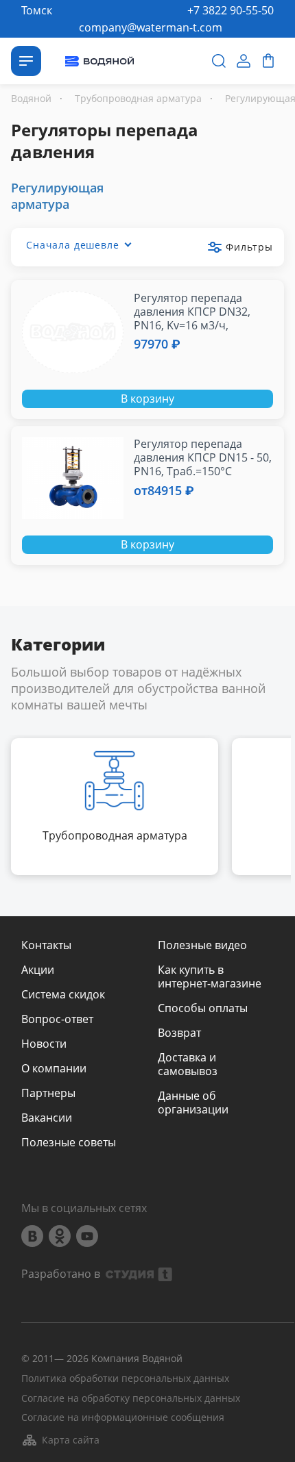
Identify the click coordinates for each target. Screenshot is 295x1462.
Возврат (179, 1032)
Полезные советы (68, 1142)
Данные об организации (193, 1102)
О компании (53, 1068)
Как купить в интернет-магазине (209, 976)
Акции (37, 969)
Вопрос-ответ (57, 1019)
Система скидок (63, 994)
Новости (44, 1043)
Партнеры (48, 1093)
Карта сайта (70, 1439)
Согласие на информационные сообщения (122, 1418)
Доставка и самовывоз (187, 1064)
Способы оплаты (203, 1008)
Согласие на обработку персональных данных (130, 1398)
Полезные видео (202, 945)
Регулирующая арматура (57, 195)
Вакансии (46, 1117)
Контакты (46, 945)
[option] (114, 806)
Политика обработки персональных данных (125, 1379)
